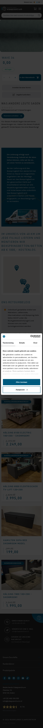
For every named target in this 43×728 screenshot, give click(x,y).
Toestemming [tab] (8, 343)
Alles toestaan (21, 382)
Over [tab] (35, 343)
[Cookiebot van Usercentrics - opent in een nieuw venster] (30, 336)
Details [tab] (22, 343)
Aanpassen (20, 390)
